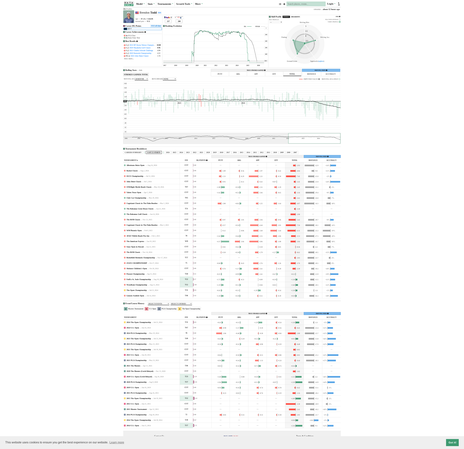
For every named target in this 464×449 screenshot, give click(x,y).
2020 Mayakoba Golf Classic (140, 48)
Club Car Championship (136, 198)
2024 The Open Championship (139, 322)
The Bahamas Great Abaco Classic (140, 209)
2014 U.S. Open (133, 426)
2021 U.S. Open (133, 355)
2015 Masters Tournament (137, 409)
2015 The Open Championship (139, 398)
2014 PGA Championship (137, 415)
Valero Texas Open (134, 192)
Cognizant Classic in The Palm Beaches (142, 203)
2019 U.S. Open (133, 388)
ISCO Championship (135, 176)
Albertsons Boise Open (136, 165)
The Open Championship (137, 290)
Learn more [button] (116, 442)
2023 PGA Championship (137, 344)
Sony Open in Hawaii (135, 247)
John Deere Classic (134, 182)
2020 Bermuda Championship (140, 53)
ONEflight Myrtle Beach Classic (139, 187)
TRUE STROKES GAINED (255, 70)
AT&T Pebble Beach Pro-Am (138, 236)
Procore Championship (136, 274)
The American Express (135, 241)
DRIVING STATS (320, 70)
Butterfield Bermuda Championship (141, 258)
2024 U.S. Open (133, 328)
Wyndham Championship (137, 285)
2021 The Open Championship (139, 349)
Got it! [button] (452, 442)
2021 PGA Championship (137, 360)
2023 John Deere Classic (140, 56)
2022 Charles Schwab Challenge (141, 50)
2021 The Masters (133, 366)
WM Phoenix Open (134, 230)
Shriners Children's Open (137, 269)
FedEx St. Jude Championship (139, 279)
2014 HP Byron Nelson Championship (143, 45)
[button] (338, 4)
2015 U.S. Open (133, 404)
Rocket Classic (132, 171)
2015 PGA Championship (137, 393)
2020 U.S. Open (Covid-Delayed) (139, 377)
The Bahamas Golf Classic (137, 214)
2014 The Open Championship (139, 420)
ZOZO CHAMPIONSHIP (137, 263)
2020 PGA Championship (137, 382)
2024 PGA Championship (137, 333)
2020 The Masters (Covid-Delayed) (140, 371)
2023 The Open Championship (139, 339)
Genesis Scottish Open (135, 296)
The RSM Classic (133, 220)
